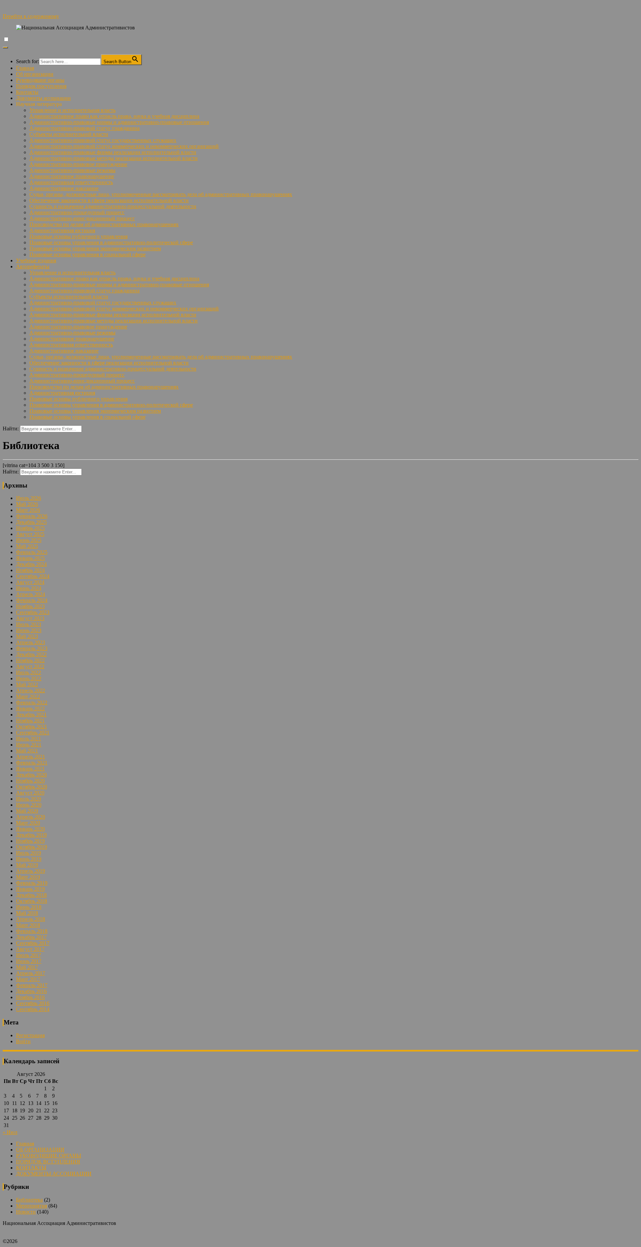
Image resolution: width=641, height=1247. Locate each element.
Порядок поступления (41, 86)
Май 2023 (27, 636)
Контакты (27, 92)
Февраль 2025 (31, 552)
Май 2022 (27, 684)
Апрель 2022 (30, 690)
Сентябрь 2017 (32, 943)
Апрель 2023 (30, 642)
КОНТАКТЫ (31, 1167)
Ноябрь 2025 (30, 528)
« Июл (10, 1132)
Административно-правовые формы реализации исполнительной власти (112, 152)
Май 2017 (27, 967)
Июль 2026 (28, 498)
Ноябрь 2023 (30, 606)
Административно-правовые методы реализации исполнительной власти (113, 158)
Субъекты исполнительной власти (68, 134)
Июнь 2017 (28, 961)
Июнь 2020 (28, 805)
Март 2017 (28, 979)
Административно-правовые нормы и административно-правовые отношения (119, 122)
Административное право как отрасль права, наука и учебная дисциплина (114, 116)
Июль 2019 (28, 853)
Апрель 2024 (30, 594)
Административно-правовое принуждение (78, 164)
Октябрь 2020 (31, 787)
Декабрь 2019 (31, 835)
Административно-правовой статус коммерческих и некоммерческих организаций (124, 146)
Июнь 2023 (28, 630)
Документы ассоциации (43, 98)
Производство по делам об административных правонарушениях (104, 224)
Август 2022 (30, 666)
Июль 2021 (28, 738)
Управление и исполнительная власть (72, 110)
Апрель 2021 (30, 756)
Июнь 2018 (28, 907)
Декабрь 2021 (31, 714)
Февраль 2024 (31, 600)
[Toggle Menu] (5, 47)
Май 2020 (27, 811)
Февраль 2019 (31, 883)
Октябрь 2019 (31, 847)
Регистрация (30, 1035)
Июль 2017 (28, 955)
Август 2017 (30, 949)
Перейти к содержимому (31, 16)
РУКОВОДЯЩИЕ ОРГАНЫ (48, 1155)
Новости (26, 1212)
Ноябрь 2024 (30, 570)
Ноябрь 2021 (30, 720)
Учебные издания (36, 260)
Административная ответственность (71, 182)
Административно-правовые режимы (72, 170)
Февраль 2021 (31, 763)
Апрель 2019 (30, 871)
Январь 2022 (30, 708)
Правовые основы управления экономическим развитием (95, 248)
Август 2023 (30, 618)
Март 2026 (28, 510)
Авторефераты (32, 266)
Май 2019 (27, 865)
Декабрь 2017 (31, 937)
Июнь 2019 (28, 859)
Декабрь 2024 (31, 564)
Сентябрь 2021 (32, 732)
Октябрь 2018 (31, 901)
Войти (23, 1041)
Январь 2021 (30, 769)
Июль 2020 (28, 799)
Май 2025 (27, 546)
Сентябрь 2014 (32, 1009)
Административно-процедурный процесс (77, 212)
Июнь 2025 (28, 540)
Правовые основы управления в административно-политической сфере (111, 242)
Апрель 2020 (30, 817)
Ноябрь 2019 (30, 841)
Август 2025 (30, 534)
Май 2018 (27, 913)
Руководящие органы (40, 80)
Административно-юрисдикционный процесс (82, 218)
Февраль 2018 (31, 931)
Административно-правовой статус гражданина (84, 128)
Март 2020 (28, 823)
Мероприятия (31, 1206)
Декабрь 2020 (31, 775)
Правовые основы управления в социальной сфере (87, 254)
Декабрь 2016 (31, 991)
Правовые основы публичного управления (78, 236)
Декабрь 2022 (31, 654)
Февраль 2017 (31, 985)
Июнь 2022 (28, 678)
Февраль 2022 (31, 702)
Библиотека (29, 1200)
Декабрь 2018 (31, 895)
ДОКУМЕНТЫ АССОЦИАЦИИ (53, 1173)
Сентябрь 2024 (32, 576)
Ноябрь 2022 (30, 660)
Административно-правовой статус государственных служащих (102, 140)
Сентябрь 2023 (32, 612)
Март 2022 (28, 696)
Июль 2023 (28, 624)
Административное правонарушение (71, 176)
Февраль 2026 (31, 516)
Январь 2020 (30, 829)
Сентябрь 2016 (32, 1003)
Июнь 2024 (28, 588)
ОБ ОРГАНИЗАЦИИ (40, 1149)
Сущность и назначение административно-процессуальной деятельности (112, 206)
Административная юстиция (62, 230)
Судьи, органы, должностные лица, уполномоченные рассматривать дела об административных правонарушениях (160, 194)
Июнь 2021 (28, 744)
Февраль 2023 (31, 648)
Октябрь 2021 (31, 726)
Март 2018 (28, 925)
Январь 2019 (30, 889)
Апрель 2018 (30, 919)
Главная (25, 68)
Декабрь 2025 (31, 522)
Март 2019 (28, 877)
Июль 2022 (28, 672)
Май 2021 (27, 750)
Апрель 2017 (30, 973)
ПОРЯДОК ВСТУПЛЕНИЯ (48, 1161)
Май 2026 (27, 504)
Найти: (11, 428)
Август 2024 (30, 582)
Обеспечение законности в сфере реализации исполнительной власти (109, 200)
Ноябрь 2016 (30, 997)
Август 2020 (30, 793)
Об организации (34, 74)
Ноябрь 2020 (30, 781)
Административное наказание (63, 188)
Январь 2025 (30, 558)
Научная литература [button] (39, 104)
